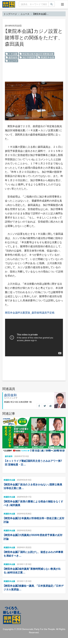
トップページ (10, 13)
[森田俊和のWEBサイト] (50, 405)
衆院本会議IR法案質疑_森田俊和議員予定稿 (29, 312)
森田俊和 (12, 57)
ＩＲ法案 (12, 53)
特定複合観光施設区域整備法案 (37, 53)
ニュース (25, 13)
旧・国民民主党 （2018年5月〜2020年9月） (8, 4)
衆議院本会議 (47, 57)
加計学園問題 (29, 57)
